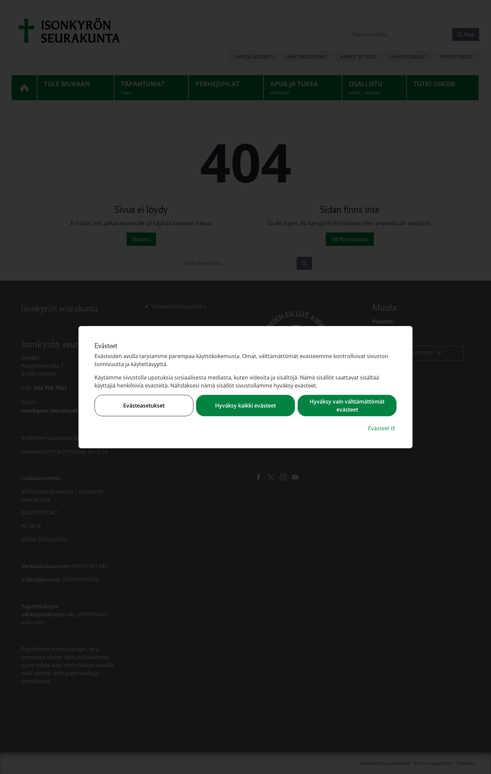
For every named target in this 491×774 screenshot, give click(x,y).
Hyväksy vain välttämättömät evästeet (347, 405)
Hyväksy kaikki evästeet (245, 405)
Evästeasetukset (144, 405)
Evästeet (382, 428)
